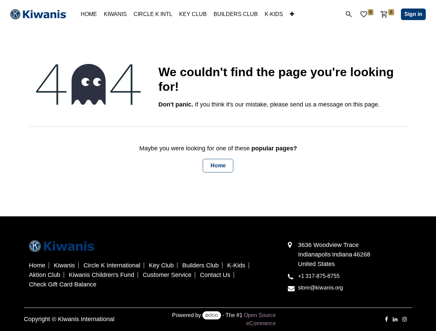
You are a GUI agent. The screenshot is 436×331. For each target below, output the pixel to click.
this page (365, 104)
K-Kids (236, 265)
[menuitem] (89, 14)
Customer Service (167, 275)
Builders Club (200, 265)
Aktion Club (44, 275)
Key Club (161, 265)
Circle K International (111, 265)
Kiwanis (64, 265)
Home (218, 165)
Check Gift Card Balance (62, 284)
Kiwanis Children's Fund (101, 275)
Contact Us (215, 275)
